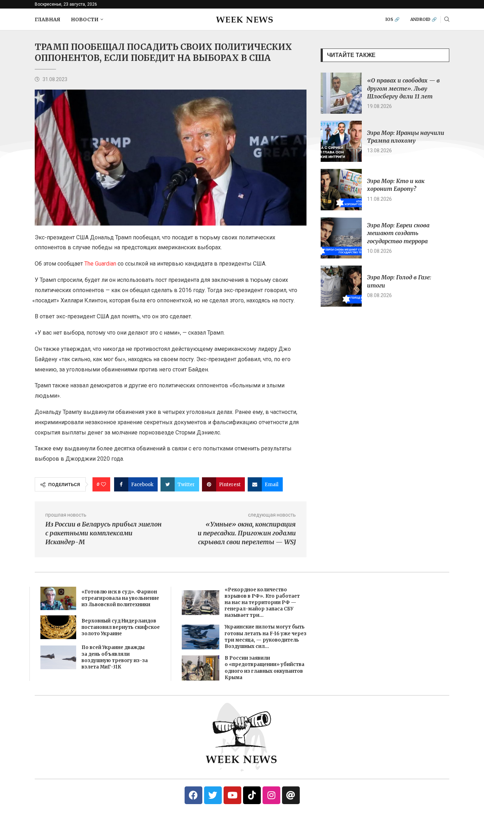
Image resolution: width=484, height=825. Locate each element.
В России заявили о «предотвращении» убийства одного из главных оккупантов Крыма (264, 668)
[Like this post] (103, 484)
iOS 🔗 (392, 19)
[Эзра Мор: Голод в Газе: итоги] (341, 286)
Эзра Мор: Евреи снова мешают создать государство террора (398, 233)
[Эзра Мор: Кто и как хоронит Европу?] (341, 189)
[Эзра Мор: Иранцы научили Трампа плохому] (341, 141)
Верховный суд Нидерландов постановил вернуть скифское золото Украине (120, 627)
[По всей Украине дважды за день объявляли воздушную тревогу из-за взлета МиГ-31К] (58, 657)
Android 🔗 (423, 19)
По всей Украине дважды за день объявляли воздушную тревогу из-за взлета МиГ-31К (114, 657)
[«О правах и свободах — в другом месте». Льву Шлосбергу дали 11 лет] (341, 93)
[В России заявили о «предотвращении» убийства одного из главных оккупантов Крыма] (200, 667)
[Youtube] (232, 795)
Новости (85, 19)
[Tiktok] (252, 795)
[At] (291, 795)
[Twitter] (213, 795)
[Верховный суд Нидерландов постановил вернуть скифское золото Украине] (58, 627)
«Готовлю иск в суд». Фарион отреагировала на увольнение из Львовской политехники (120, 598)
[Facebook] (193, 795)
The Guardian (100, 263)
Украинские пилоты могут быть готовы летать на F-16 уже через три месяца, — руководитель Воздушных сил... (265, 636)
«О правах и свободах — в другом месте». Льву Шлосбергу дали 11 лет (403, 88)
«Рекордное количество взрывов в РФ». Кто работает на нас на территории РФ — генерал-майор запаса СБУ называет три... (262, 603)
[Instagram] (271, 795)
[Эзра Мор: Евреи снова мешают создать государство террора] (341, 237)
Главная (47, 19)
